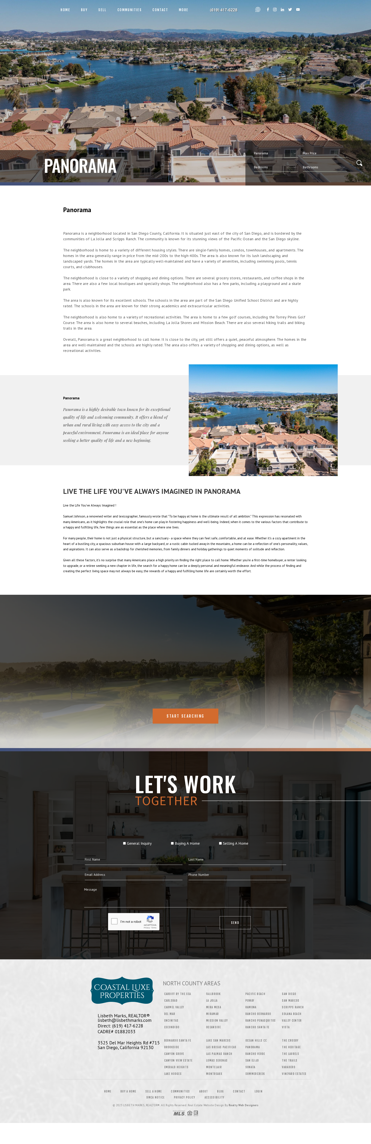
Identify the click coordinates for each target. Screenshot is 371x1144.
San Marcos (290, 1000)
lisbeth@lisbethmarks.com (125, 1020)
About (203, 1091)
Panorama (252, 1047)
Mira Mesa (213, 1007)
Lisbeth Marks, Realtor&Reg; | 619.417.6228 (223, 9)
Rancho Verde (255, 1054)
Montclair (214, 1067)
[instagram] (275, 10)
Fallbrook (213, 994)
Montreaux (214, 1074)
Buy (84, 10)
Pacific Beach (255, 994)
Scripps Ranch (293, 1007)
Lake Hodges (173, 1074)
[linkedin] (282, 10)
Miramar (212, 1014)
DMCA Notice (155, 1097)
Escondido (171, 1027)
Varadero (288, 1067)
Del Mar (169, 1014)
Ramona (251, 1007)
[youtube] (298, 10)
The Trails (289, 1060)
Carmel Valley (174, 1007)
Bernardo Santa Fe (177, 1040)
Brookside (171, 1047)
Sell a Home (153, 1091)
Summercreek (255, 1074)
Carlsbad (171, 1000)
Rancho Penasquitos (260, 1020)
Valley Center (292, 1020)
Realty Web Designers (243, 1105)
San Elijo (252, 1060)
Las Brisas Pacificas (221, 1047)
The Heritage (291, 1047)
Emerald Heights (176, 1067)
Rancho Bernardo (258, 1014)
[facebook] (268, 10)
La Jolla (212, 1000)
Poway (249, 1000)
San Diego (289, 994)
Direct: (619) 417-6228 (120, 1026)
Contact (160, 10)
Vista (286, 1027)
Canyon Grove (174, 1054)
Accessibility (215, 1097)
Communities (129, 10)
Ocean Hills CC (256, 1040)
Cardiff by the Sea (177, 994)
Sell (102, 10)
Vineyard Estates (294, 1074)
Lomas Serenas (217, 1060)
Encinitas (171, 1020)
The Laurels (290, 1054)
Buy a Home (128, 1091)
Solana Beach (291, 1014)
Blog (220, 1091)
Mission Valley (217, 1020)
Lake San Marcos (218, 1040)
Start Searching (185, 716)
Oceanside (213, 1027)
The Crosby (290, 1040)
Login (259, 1091)
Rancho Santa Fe (257, 1027)
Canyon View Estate (178, 1060)
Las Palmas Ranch (219, 1054)
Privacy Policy (184, 1097)
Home (65, 10)
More (184, 10)
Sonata (250, 1067)
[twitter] (290, 10)
